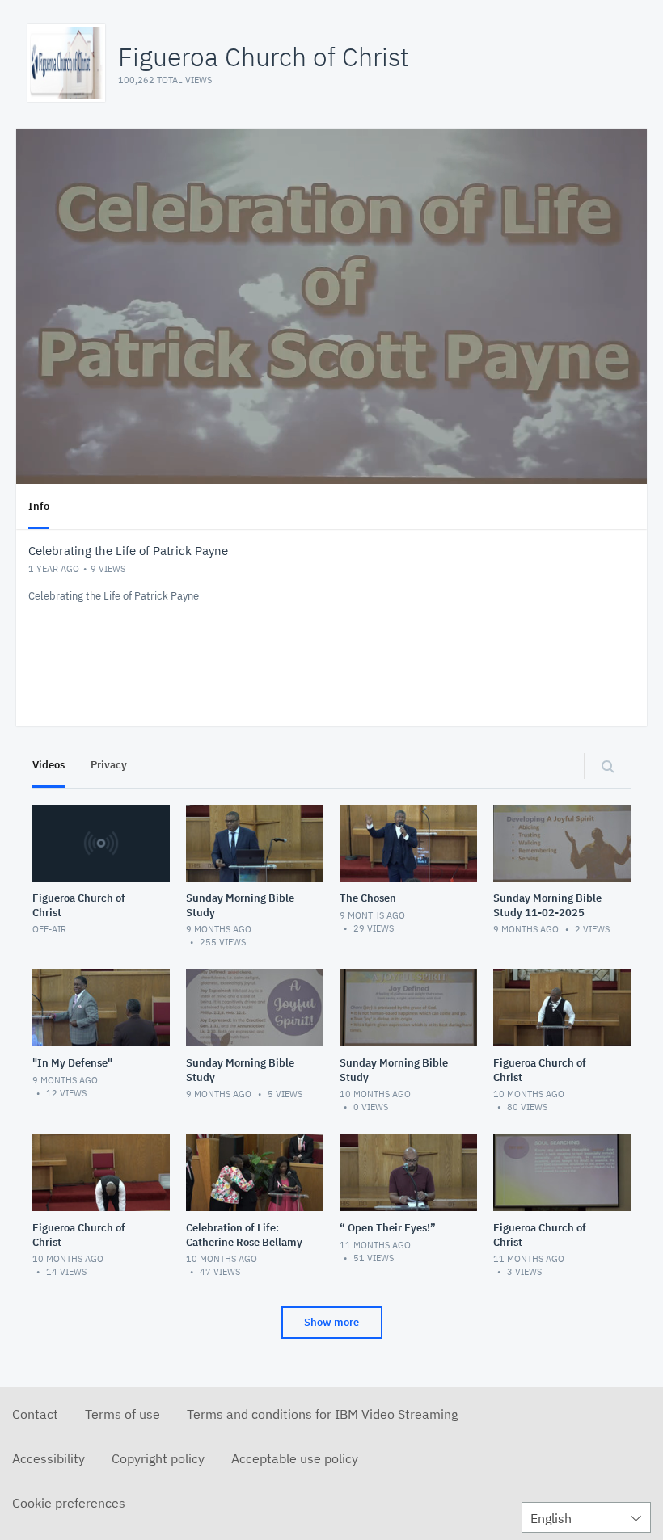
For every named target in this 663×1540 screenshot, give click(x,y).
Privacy (109, 765)
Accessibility (48, 1458)
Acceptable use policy (294, 1458)
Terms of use (122, 1414)
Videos (48, 765)
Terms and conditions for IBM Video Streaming (322, 1414)
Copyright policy (158, 1458)
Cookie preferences (68, 1503)
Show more (331, 1322)
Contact (35, 1414)
